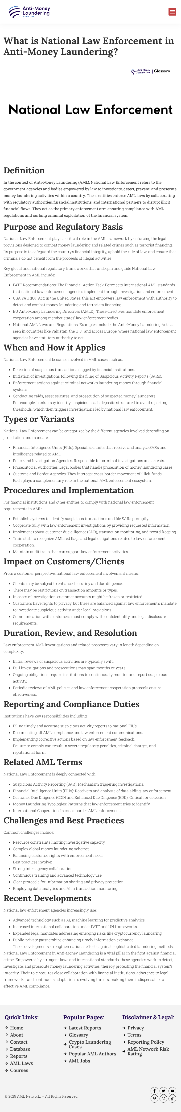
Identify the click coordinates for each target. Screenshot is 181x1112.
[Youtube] (172, 1091)
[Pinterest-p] (154, 1099)
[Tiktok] (172, 1099)
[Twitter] (163, 1091)
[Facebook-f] (154, 1091)
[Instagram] (163, 1099)
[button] (172, 12)
